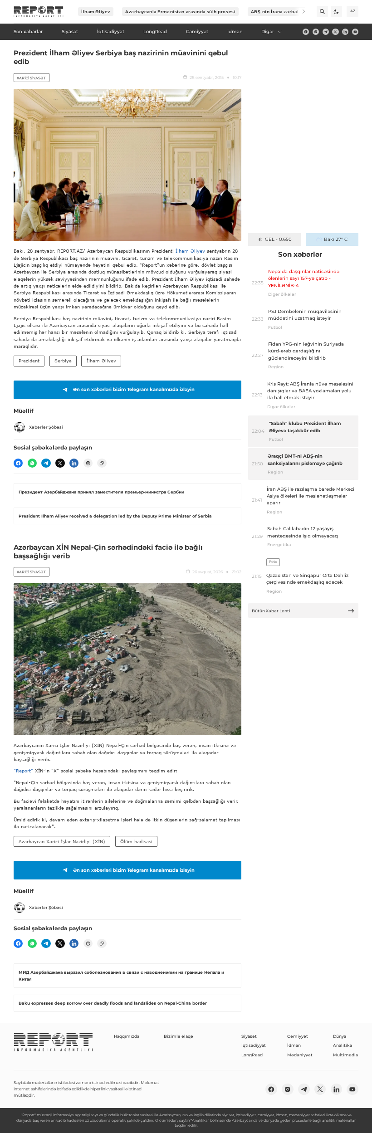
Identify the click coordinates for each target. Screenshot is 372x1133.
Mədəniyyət (300, 1054)
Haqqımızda (126, 1036)
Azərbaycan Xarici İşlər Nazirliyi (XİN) (62, 841)
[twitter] (335, 32)
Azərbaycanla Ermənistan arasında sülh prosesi (180, 11)
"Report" (23, 770)
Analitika (342, 1045)
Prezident (29, 360)
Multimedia (345, 1054)
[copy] (101, 463)
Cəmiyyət (297, 1036)
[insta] (316, 32)
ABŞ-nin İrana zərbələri (278, 11)
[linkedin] (345, 32)
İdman (294, 1045)
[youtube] (355, 32)
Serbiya (63, 360)
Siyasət (249, 1036)
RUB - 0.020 (278, 239)
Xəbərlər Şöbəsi (46, 427)
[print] (88, 463)
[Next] (299, 11)
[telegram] (326, 32)
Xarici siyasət (31, 78)
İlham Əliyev (95, 11)
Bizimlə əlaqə (178, 1036)
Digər (267, 31)
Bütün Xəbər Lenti (271, 610)
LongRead (252, 1054)
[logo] (39, 12)
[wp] (32, 463)
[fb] (306, 32)
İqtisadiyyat (253, 1045)
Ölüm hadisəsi (136, 841)
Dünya (339, 1036)
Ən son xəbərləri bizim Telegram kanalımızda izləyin (134, 389)
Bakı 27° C (336, 239)
